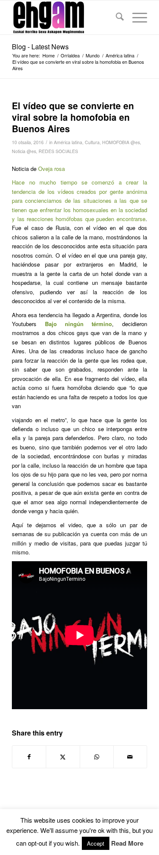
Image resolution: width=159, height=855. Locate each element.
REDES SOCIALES (58, 151)
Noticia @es (24, 151)
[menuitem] (115, 17)
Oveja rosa (51, 169)
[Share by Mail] (130, 757)
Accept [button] (95, 843)
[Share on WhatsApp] (96, 757)
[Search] (115, 17)
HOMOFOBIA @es (121, 142)
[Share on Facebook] (29, 757)
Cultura (92, 142)
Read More (127, 843)
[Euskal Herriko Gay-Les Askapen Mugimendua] (66, 17)
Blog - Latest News (40, 46)
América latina (68, 142)
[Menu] (135, 17)
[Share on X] (62, 757)
